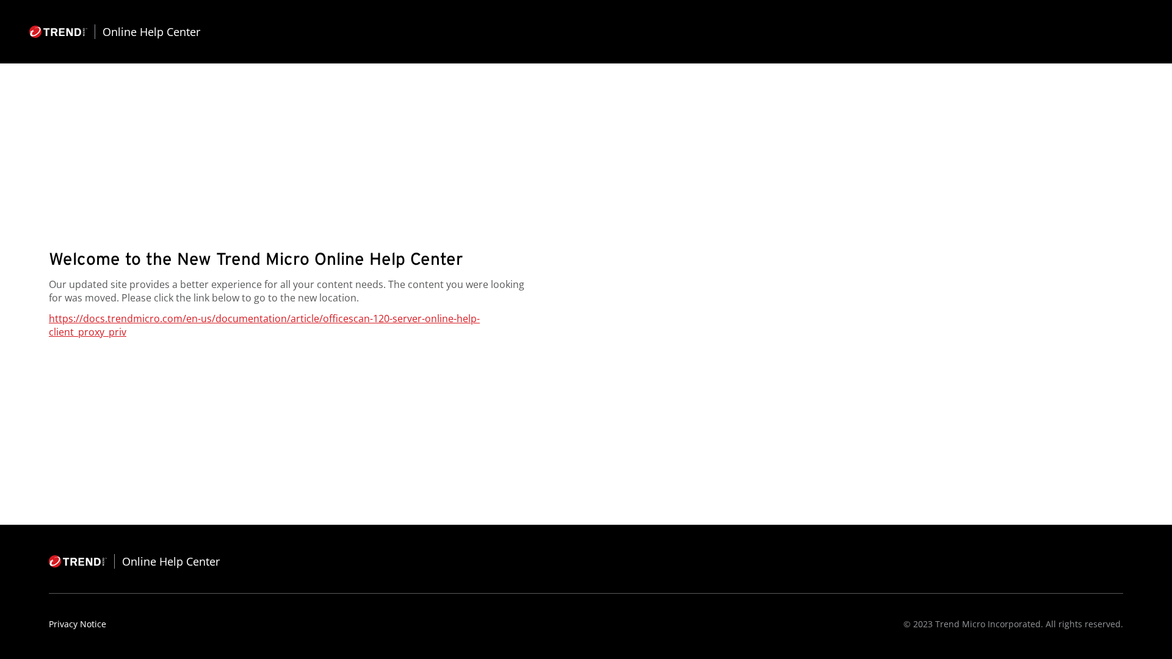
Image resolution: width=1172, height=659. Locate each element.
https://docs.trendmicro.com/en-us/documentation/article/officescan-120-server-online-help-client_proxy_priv (264, 325)
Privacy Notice (77, 624)
